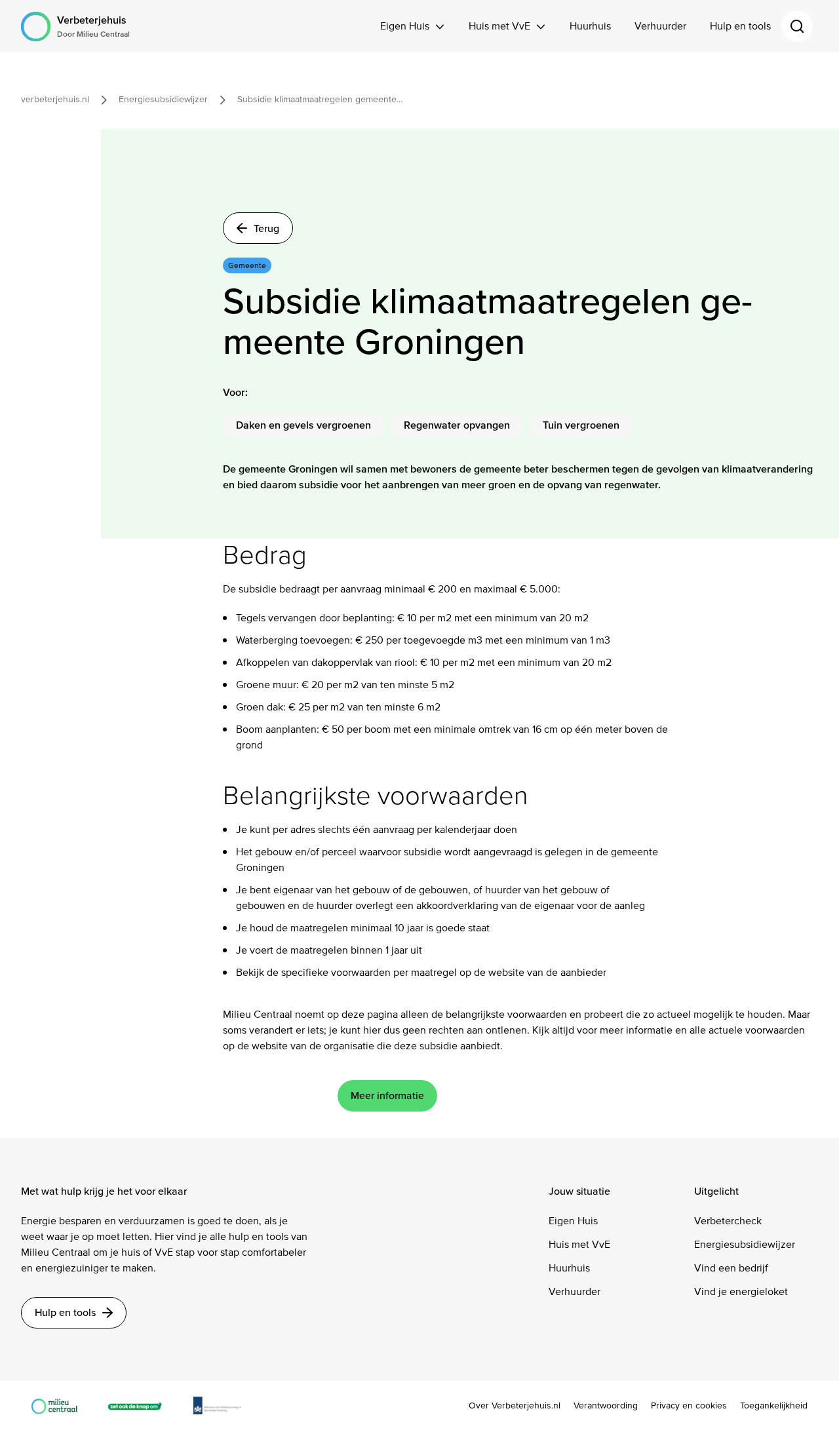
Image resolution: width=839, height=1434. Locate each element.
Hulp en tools (740, 26)
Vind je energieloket (741, 1291)
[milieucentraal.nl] (60, 1405)
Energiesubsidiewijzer (744, 1244)
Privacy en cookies (689, 1406)
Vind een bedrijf (731, 1268)
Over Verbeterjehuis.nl (514, 1406)
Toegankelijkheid (774, 1406)
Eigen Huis (404, 26)
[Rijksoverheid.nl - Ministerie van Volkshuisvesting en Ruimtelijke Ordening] (224, 1405)
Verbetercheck (728, 1220)
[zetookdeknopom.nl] (142, 1405)
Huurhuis (590, 26)
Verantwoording (606, 1406)
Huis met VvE (499, 26)
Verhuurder (660, 26)
